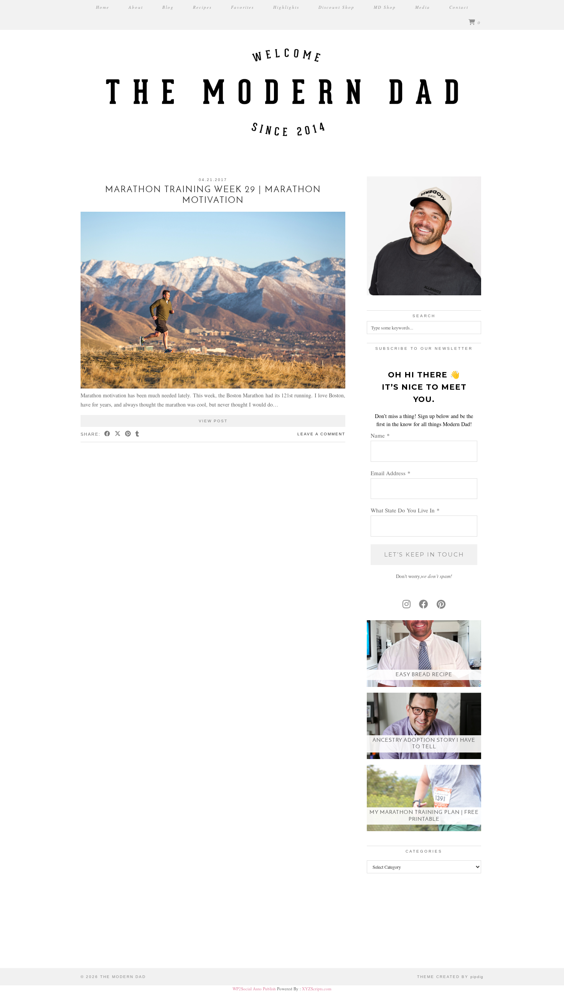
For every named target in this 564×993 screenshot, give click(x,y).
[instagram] (406, 604)
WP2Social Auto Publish (254, 988)
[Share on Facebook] (107, 434)
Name (380, 435)
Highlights (286, 7)
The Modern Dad (123, 977)
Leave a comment (321, 434)
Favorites (242, 7)
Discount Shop (336, 7)
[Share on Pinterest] (128, 434)
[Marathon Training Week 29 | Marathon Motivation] (213, 386)
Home (102, 7)
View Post (213, 421)
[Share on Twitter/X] (118, 434)
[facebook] (423, 604)
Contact (458, 7)
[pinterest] (441, 604)
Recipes (202, 7)
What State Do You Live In (405, 510)
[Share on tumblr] (138, 434)
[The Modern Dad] (282, 78)
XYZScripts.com (316, 988)
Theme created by (450, 977)
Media (422, 7)
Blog (168, 7)
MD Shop (385, 7)
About (136, 7)
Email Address (391, 472)
